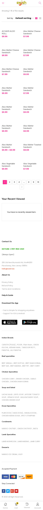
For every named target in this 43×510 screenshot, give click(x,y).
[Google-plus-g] (12, 491)
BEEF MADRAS (15, 366)
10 (38, 182)
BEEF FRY (25, 366)
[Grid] (36, 18)
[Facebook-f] (3, 491)
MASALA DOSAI (30, 413)
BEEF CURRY (35, 366)
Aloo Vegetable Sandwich (8, 164)
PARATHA (5, 350)
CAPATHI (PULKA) (9, 344)
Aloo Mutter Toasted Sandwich (32, 145)
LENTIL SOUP (19, 394)
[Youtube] (16, 491)
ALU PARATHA (15, 350)
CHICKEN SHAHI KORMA (19, 381)
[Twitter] (8, 491)
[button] (16, 506)
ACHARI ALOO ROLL (8, 32)
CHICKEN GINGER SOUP (11, 400)
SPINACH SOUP (13, 397)
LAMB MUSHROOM (9, 441)
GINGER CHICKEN (22, 379)
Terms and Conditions (11, 289)
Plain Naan (27, 344)
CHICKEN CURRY (8, 379)
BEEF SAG (5, 366)
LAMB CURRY (35, 441)
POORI (19, 344)
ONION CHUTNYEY (24, 428)
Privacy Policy (7, 282)
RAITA (35, 428)
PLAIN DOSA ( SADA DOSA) (12, 413)
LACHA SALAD (7, 394)
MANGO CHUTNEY (9, 428)
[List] (40, 18)
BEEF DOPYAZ (19, 363)
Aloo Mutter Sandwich (28, 70)
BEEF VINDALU (7, 363)
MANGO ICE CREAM (9, 454)
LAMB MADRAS (23, 441)
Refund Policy (7, 285)
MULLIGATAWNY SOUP (29, 397)
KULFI (20, 454)
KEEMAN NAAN (14, 347)
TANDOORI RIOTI (28, 347)
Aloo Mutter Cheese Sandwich (31, 32)
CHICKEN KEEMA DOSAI (11, 415)
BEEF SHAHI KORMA (33, 363)
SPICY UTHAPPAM (28, 415)
